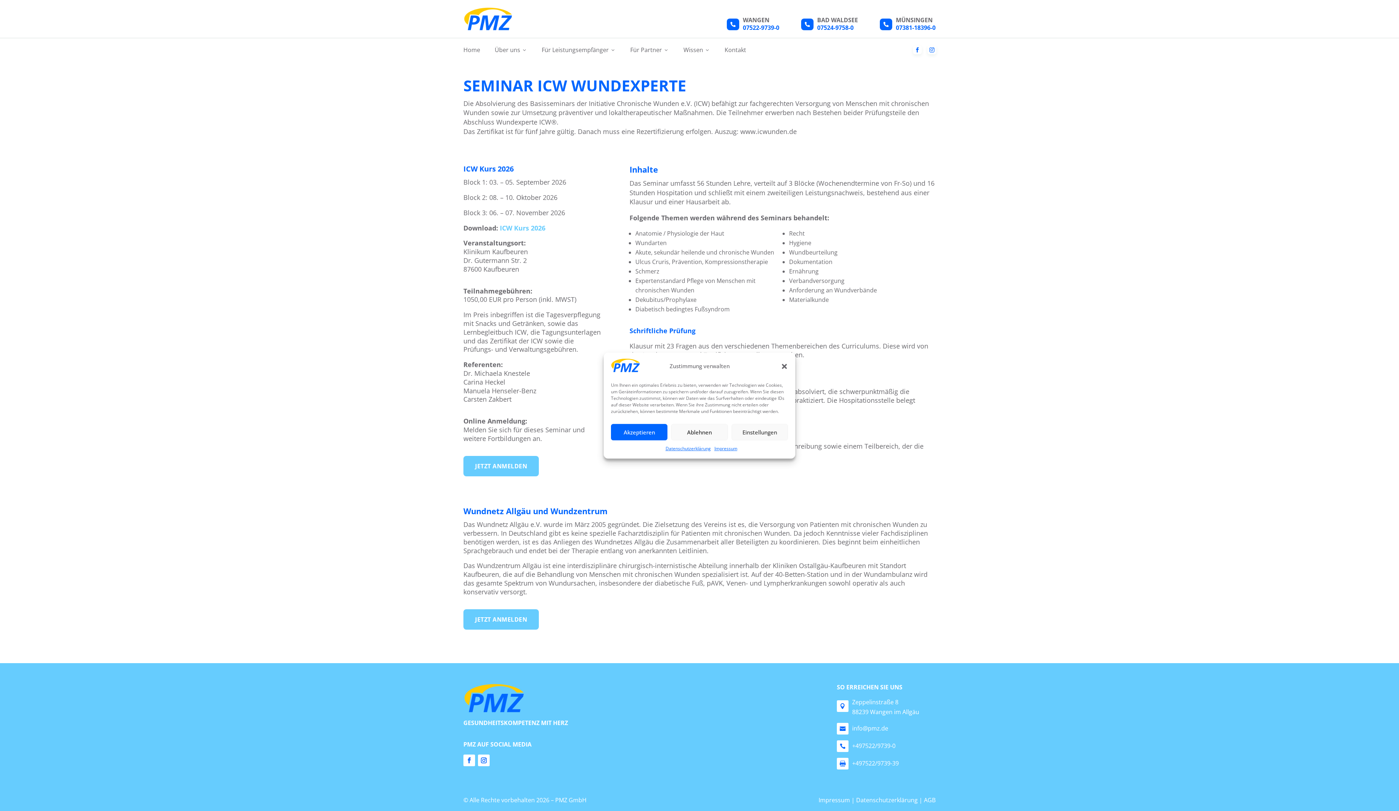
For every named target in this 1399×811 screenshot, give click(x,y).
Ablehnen (699, 432)
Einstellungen (759, 432)
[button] (784, 366)
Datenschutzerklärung (688, 449)
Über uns (511, 50)
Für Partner (649, 50)
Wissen (696, 50)
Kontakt (735, 50)
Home (471, 50)
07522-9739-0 (761, 28)
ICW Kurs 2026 (522, 228)
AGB (930, 800)
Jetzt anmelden (501, 466)
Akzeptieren (639, 432)
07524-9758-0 (835, 28)
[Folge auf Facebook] (469, 760)
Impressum (725, 449)
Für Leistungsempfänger (579, 50)
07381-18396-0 (916, 28)
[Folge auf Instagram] (484, 760)
